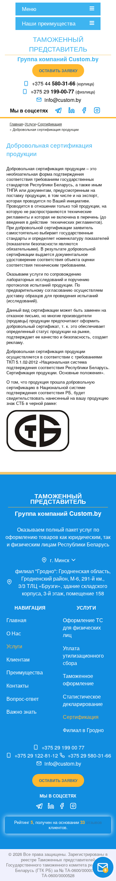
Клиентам (18, 659)
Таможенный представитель (58, 44)
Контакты (17, 685)
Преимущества (24, 672)
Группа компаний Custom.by (58, 59)
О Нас (13, 633)
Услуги (30, 124)
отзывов (94, 822)
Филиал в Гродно (83, 730)
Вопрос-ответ (22, 698)
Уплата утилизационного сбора (83, 655)
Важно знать (21, 711)
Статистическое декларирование (83, 700)
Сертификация (50, 124)
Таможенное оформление (78, 679)
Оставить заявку (58, 70)
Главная (16, 124)
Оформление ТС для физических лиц (83, 627)
